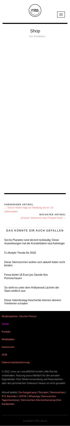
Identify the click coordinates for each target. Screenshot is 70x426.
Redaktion (39, 36)
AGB (4, 354)
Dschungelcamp (27, 392)
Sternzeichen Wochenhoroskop (38, 400)
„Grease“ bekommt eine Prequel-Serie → (43, 217)
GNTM (23, 396)
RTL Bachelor (9, 396)
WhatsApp (34, 396)
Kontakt (6, 331)
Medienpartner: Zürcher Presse (19, 316)
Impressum (8, 346)
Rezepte (43, 392)
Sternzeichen (57, 392)
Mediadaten (8, 339)
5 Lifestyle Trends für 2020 (20, 252)
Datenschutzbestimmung (16, 362)
